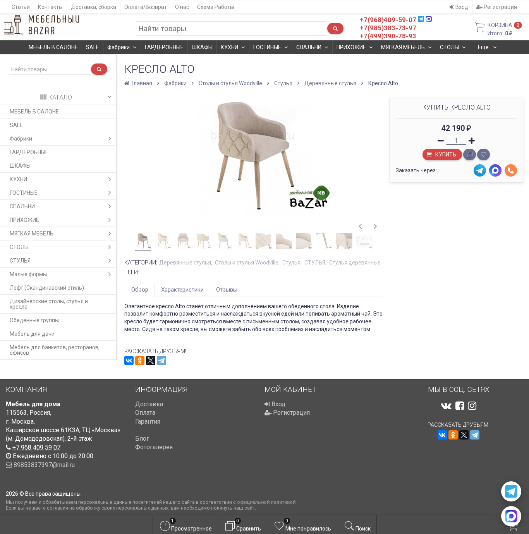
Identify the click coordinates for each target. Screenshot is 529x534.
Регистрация (500, 7)
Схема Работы (215, 7)
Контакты (50, 7)
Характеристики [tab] (182, 289)
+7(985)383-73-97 (388, 28)
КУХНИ (229, 47)
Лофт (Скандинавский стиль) (47, 288)
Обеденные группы (34, 320)
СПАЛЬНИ (308, 47)
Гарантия (147, 421)
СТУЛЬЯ (20, 261)
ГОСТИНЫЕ (267, 47)
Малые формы (28, 274)
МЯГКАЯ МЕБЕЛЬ (403, 47)
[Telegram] (161, 360)
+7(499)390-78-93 (388, 36)
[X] (150, 360)
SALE (92, 47)
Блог (142, 438)
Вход (461, 7)
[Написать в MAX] (511, 516)
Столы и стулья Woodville (230, 83)
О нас (182, 7)
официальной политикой (266, 502)
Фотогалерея (154, 447)
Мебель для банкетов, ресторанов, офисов (55, 350)
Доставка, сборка (93, 7)
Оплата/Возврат (145, 7)
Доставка (149, 404)
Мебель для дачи (32, 334)
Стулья (283, 83)
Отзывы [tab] (226, 289)
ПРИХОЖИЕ (351, 47)
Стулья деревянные (355, 262)
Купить (445, 154)
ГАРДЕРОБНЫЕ (164, 47)
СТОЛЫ (449, 47)
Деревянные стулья (330, 83)
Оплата (145, 412)
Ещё (484, 47)
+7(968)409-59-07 (388, 20)
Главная (141, 83)
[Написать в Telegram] (511, 491)
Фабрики (118, 47)
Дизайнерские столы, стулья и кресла (49, 304)
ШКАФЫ (202, 47)
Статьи (21, 7)
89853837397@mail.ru (44, 465)
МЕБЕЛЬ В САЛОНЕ (53, 47)
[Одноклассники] (139, 360)
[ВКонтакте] (129, 360)
